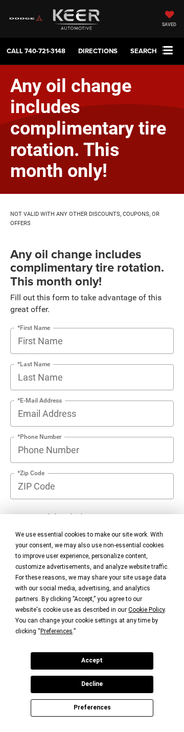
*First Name (33, 327)
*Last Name (33, 364)
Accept (92, 660)
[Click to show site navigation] (168, 51)
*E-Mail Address (39, 400)
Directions (98, 51)
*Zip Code (30, 473)
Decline (92, 683)
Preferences (92, 707)
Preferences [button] (56, 631)
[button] (36, 51)
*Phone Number (39, 436)
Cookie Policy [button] (146, 609)
